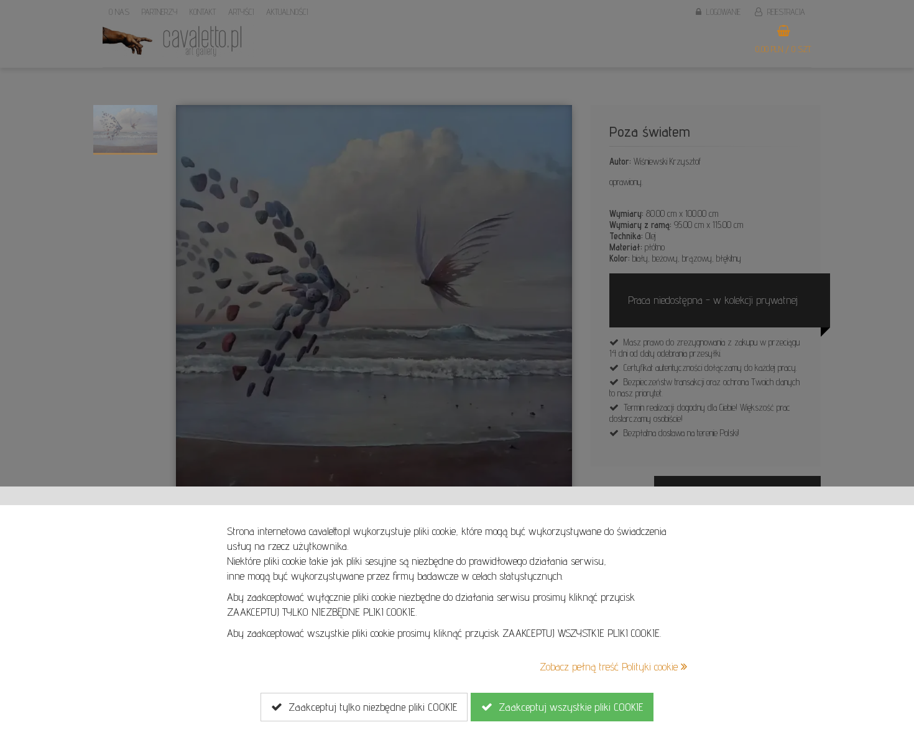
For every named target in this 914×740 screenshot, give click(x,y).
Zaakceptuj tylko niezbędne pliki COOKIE (369, 706)
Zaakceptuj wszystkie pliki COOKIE (567, 706)
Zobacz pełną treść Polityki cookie (610, 666)
